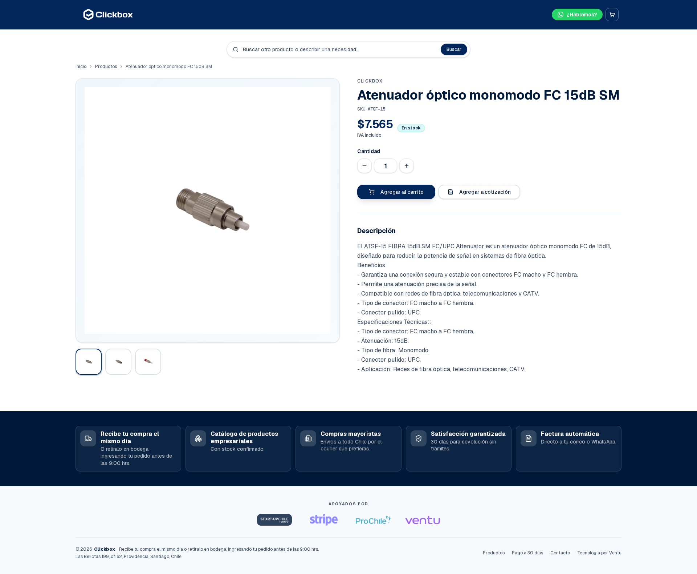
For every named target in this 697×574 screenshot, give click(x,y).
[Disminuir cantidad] (364, 165)
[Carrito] (612, 14)
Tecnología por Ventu (599, 553)
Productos (106, 66)
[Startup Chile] (274, 520)
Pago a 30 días (527, 553)
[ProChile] (373, 520)
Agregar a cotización (485, 192)
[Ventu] (422, 520)
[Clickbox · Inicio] (108, 14)
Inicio (81, 66)
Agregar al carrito (402, 192)
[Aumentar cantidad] (406, 165)
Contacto (560, 553)
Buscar (454, 49)
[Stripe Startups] (323, 520)
